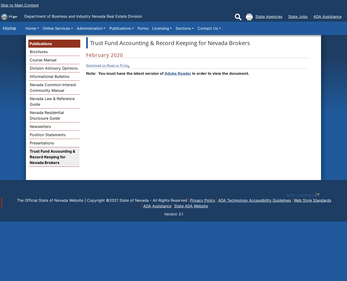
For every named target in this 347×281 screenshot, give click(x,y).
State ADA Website (191, 206)
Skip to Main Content (20, 5)
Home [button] (30, 28)
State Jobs (298, 16)
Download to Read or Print (107, 65)
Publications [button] (120, 28)
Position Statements (48, 134)
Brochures (39, 51)
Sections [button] (183, 28)
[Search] (238, 17)
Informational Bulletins (49, 76)
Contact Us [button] (208, 28)
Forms (143, 28)
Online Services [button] (56, 28)
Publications (41, 43)
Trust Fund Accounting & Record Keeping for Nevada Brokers (52, 157)
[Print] (249, 17)
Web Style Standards (312, 200)
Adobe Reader (178, 73)
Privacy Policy (202, 200)
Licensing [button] (160, 28)
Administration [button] (90, 28)
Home (8, 28)
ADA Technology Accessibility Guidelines (254, 200)
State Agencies (268, 16)
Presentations (42, 143)
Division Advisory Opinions (54, 68)
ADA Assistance (327, 16)
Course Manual (43, 60)
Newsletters (40, 126)
